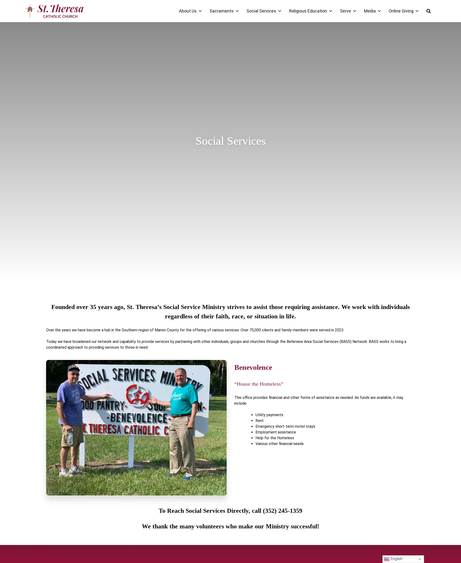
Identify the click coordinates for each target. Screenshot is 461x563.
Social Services (261, 10)
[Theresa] (54, 11)
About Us (188, 10)
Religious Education (308, 10)
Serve (345, 10)
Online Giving (401, 10)
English (396, 559)
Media (370, 10)
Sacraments (222, 10)
